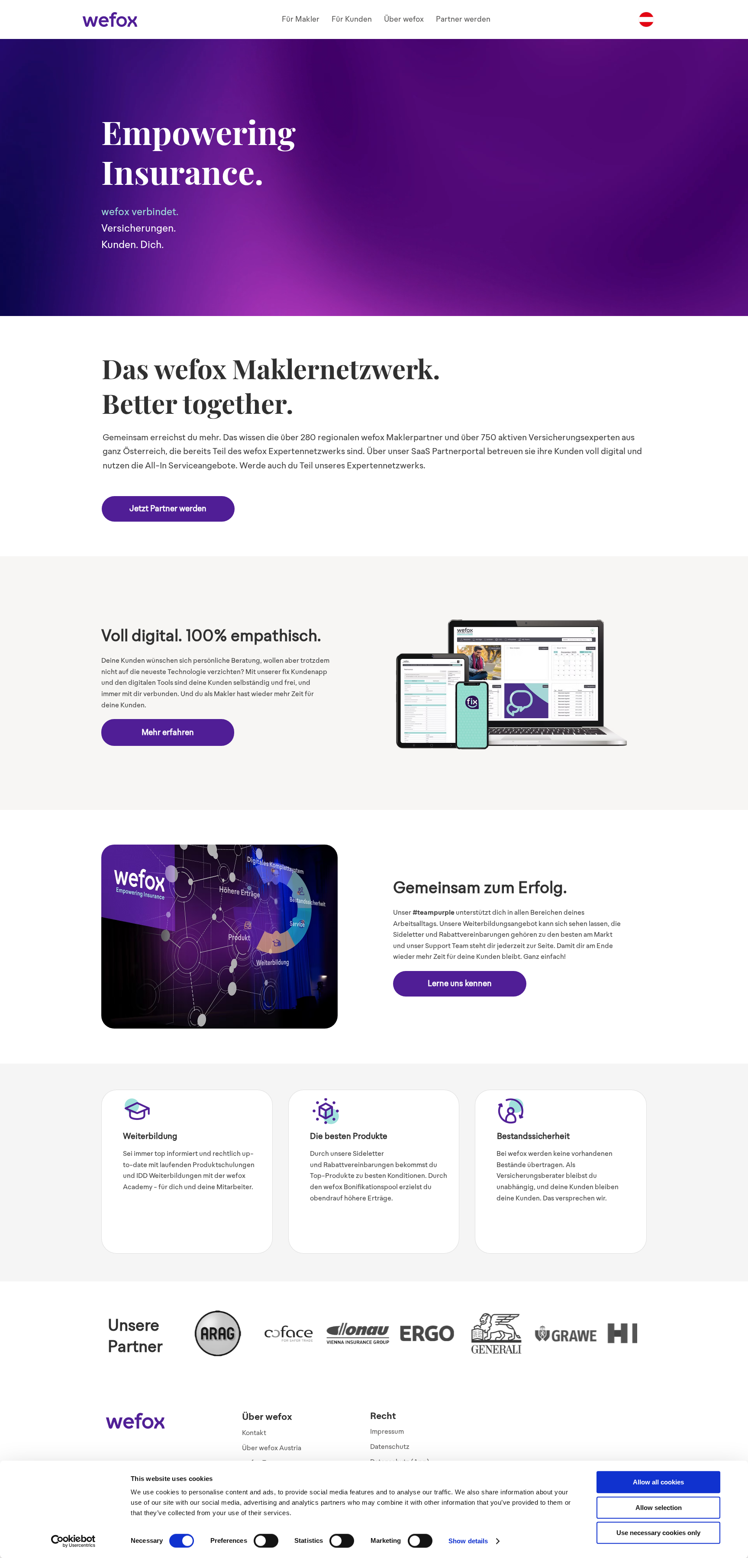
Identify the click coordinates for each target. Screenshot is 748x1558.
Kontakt (254, 1433)
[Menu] (646, 19)
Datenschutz (389, 1446)
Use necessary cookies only (658, 1532)
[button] (300, 19)
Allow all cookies (658, 1482)
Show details (468, 1541)
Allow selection (658, 1507)
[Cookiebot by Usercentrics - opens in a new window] (73, 1541)
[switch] (266, 1541)
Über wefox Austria (271, 1448)
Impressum (387, 1431)
